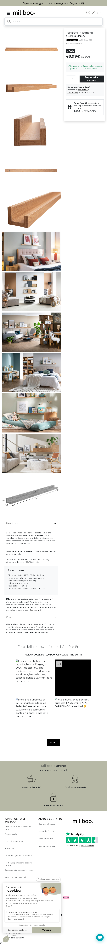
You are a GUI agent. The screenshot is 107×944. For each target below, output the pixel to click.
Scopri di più (35, 610)
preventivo (83, 90)
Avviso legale (11, 834)
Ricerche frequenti (46, 847)
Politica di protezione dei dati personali (18, 864)
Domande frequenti (47, 824)
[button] (34, 678)
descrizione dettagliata (74, 43)
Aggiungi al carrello (92, 79)
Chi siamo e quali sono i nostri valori (18, 828)
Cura (8, 617)
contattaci (72, 92)
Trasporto (9, 848)
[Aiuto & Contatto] (88, 12)
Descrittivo (12, 523)
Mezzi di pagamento (14, 841)
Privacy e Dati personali (15, 877)
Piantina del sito (45, 838)
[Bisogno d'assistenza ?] (100, 937)
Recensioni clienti (46, 831)
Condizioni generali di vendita (18, 856)
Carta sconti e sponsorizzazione (19, 870)
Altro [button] (53, 742)
